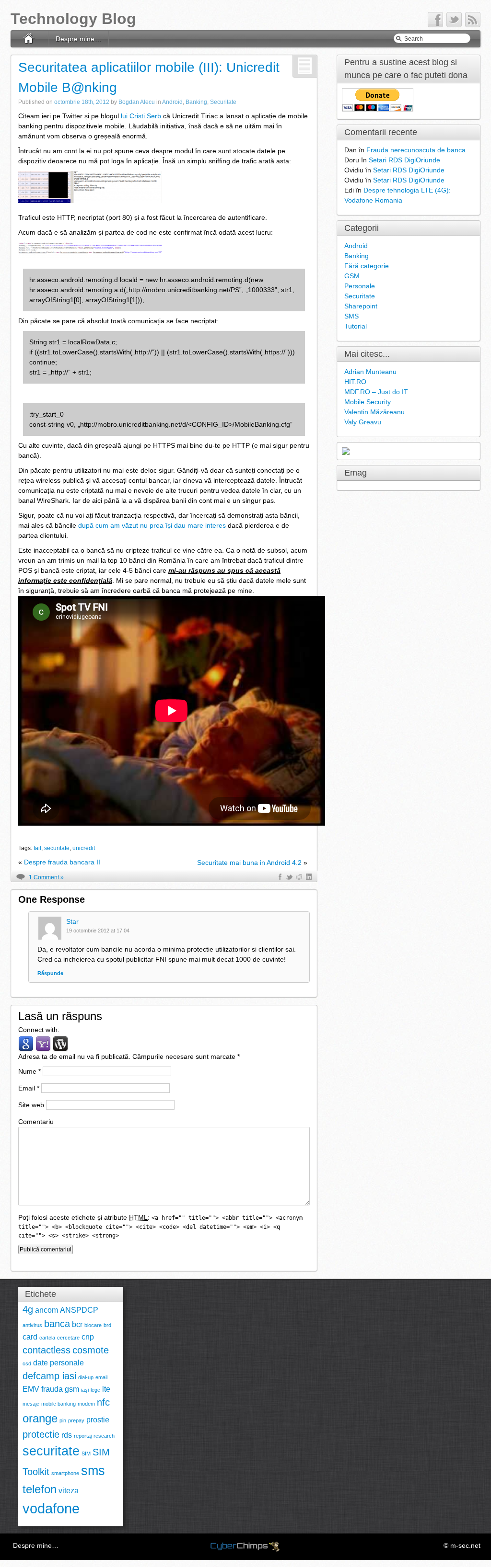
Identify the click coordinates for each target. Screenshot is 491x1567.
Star (72, 921)
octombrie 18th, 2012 (81, 102)
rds (66, 1435)
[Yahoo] (43, 1043)
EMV (31, 1389)
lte (106, 1389)
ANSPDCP (79, 1310)
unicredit (83, 848)
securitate (57, 848)
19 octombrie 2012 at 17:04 (97, 930)
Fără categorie (366, 266)
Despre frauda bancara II (62, 862)
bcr (77, 1324)
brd (107, 1325)
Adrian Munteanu (370, 371)
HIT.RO (355, 382)
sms (93, 1470)
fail (37, 848)
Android (172, 102)
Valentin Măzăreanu (374, 412)
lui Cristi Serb (141, 116)
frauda (52, 1389)
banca (57, 1323)
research (104, 1436)
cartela (47, 1337)
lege (95, 1390)
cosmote (90, 1349)
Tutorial (355, 326)
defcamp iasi (49, 1375)
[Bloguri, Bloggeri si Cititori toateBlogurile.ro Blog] (346, 450)
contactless (46, 1349)
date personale (58, 1363)
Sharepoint (360, 306)
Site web (31, 1105)
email (101, 1377)
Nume (29, 1071)
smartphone (65, 1473)
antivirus (32, 1325)
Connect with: (38, 1029)
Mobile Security (367, 402)
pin (62, 1420)
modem (86, 1404)
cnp (88, 1337)
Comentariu (36, 1121)
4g (28, 1309)
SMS (351, 316)
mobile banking (58, 1404)
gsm (72, 1389)
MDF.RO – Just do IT (376, 392)
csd (27, 1363)
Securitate (223, 102)
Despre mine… (78, 39)
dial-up (86, 1377)
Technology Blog (73, 18)
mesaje (31, 1404)
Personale (359, 286)
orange (40, 1418)
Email (28, 1088)
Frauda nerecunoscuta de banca (416, 150)
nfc (103, 1402)
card (30, 1337)
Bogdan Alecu (136, 102)
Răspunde (50, 973)
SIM (86, 1453)
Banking (196, 102)
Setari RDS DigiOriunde (404, 160)
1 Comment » (46, 877)
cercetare (68, 1337)
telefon (40, 1489)
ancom (46, 1310)
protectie (41, 1434)
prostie (97, 1420)
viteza (68, 1491)
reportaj (83, 1436)
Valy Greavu (362, 422)
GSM (352, 276)
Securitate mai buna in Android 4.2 (249, 862)
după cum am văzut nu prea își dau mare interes (152, 525)
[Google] (26, 1043)
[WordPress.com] (60, 1043)
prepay (76, 1420)
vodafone (51, 1508)
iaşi (85, 1390)
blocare (93, 1325)
